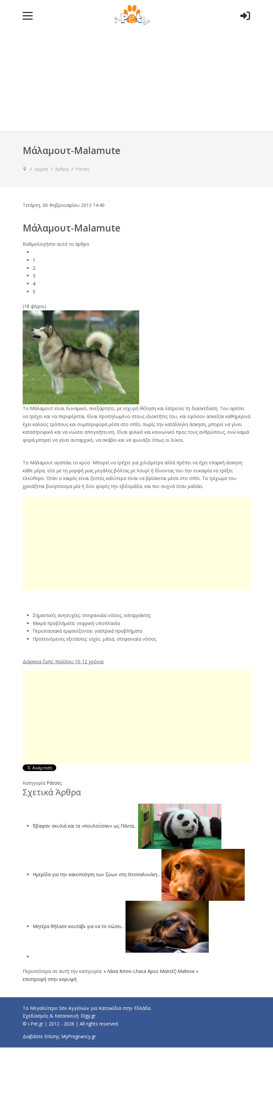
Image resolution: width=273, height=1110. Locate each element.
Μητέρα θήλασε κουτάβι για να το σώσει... (78, 926)
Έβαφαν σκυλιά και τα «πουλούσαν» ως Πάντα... (85, 826)
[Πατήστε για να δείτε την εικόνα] (81, 357)
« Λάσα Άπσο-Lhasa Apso (131, 971)
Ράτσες (54, 783)
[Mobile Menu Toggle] (28, 16)
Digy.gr (88, 1016)
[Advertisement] (137, 81)
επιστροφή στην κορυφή (50, 979)
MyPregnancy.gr (78, 1036)
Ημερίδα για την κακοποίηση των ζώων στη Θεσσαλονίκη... (96, 874)
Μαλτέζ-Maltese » (179, 971)
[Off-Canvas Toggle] (245, 26)
